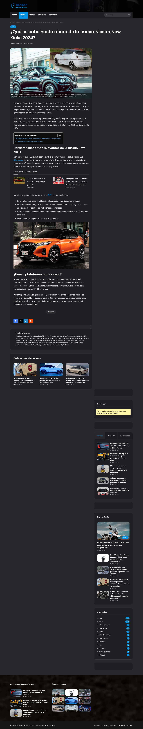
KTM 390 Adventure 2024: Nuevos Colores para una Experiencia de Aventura (119, 570)
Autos (22, 15)
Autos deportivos (104, 635)
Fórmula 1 (102, 648)
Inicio (13, 22)
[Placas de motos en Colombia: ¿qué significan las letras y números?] (103, 469)
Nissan (51, 312)
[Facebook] (16, 321)
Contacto (53, 15)
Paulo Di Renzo (16, 43)
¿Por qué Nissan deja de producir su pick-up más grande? (36, 181)
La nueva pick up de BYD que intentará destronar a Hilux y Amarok (119, 446)
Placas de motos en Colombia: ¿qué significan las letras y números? (118, 469)
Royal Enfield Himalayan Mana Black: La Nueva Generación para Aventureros (119, 558)
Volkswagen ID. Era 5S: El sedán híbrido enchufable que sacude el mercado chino (77, 380)
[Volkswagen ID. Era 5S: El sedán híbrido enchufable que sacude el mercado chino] (77, 369)
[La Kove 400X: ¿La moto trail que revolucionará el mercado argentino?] (58, 692)
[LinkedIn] (26, 321)
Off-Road (102, 655)
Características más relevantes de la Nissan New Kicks (38, 139)
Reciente (111, 436)
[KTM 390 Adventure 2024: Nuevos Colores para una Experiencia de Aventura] (103, 570)
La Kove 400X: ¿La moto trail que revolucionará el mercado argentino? (113, 545)
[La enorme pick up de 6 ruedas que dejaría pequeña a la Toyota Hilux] (103, 456)
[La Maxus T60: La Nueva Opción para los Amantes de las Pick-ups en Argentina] (25, 369)
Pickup (14, 15)
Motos (32, 15)
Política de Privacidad (125, 725)
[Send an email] (21, 43)
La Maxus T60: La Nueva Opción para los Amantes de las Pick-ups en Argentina (24, 380)
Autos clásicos (103, 638)
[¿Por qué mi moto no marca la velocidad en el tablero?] (103, 491)
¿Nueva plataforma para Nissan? (30, 141)
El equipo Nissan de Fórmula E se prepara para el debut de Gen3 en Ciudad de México (77, 181)
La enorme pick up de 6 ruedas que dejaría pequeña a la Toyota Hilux (119, 457)
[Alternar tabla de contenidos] (58, 135)
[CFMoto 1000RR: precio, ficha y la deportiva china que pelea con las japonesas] (103, 594)
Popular (100, 436)
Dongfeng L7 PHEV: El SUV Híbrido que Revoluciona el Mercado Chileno (50, 380)
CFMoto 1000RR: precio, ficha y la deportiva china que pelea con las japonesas (119, 595)
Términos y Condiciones (109, 725)
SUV (50, 195)
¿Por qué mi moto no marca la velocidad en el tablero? (119, 490)
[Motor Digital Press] (19, 6)
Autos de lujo (103, 628)
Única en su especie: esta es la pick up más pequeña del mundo (118, 480)
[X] (21, 321)
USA (100, 645)
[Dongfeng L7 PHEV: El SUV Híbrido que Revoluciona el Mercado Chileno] (51, 369)
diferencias (18, 160)
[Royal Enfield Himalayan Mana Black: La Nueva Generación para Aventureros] (103, 558)
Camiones (42, 15)
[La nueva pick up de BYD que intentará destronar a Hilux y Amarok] (103, 446)
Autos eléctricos (104, 625)
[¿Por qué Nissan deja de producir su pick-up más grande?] (19, 180)
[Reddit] (31, 321)
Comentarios (125, 436)
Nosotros (97, 725)
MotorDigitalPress (104, 652)
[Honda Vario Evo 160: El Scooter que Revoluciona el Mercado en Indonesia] (85, 708)
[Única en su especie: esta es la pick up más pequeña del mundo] (103, 480)
